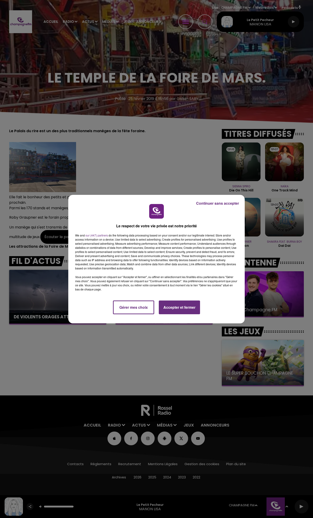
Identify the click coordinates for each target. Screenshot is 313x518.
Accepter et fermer (179, 307)
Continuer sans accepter (217, 203)
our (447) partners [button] (96, 235)
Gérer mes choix (133, 307)
